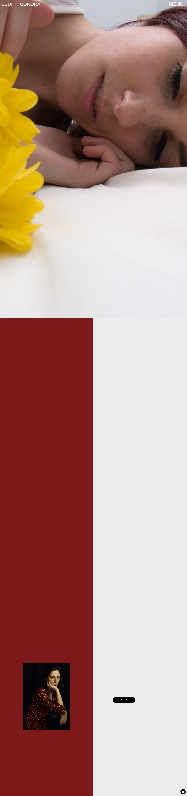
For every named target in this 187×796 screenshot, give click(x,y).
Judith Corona (21, 4)
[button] (176, 4)
